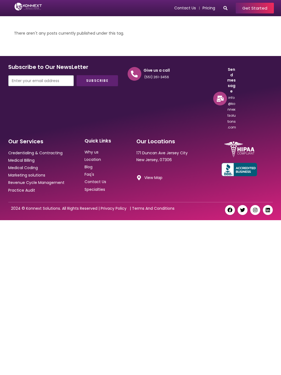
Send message (231, 80)
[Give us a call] (134, 74)
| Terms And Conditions (152, 208)
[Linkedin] (268, 210)
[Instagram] (255, 210)
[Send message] (220, 98)
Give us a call (157, 70)
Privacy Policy (115, 208)
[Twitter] (243, 210)
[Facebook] (230, 210)
